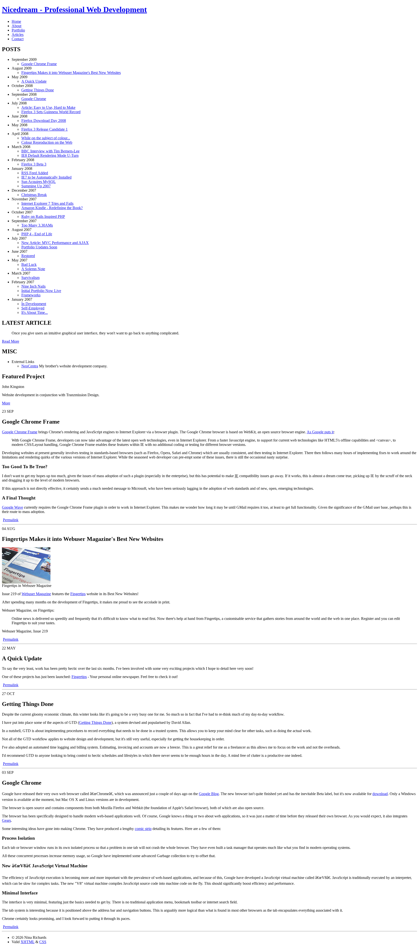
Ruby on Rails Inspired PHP (43, 216)
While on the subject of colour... (45, 138)
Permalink (10, 520)
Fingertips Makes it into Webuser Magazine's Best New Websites (71, 73)
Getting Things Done (37, 90)
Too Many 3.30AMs (37, 225)
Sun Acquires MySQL (38, 182)
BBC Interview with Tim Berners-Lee (50, 151)
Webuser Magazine (36, 594)
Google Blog (209, 794)
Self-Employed (32, 308)
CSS (42, 942)
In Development (33, 304)
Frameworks (30, 295)
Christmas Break (34, 195)
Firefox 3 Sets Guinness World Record (51, 112)
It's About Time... (34, 312)
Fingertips (78, 594)
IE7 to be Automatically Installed (46, 177)
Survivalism (30, 278)
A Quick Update (34, 81)
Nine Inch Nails (33, 286)
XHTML (27, 942)
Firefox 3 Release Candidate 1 (44, 129)
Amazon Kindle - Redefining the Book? (52, 208)
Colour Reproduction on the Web (46, 142)
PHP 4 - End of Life (36, 234)
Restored (28, 256)
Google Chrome (33, 99)
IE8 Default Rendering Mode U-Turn (50, 155)
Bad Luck (29, 264)
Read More (10, 341)
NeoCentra (29, 366)
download (380, 794)
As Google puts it (320, 432)
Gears (6, 820)
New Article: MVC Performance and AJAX (55, 243)
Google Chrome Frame (39, 64)
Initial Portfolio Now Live (41, 291)
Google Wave (12, 507)
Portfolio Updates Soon (39, 247)
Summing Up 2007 (36, 186)
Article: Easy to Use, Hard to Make (48, 107)
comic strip (143, 829)
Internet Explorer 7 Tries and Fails (47, 203)
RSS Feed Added (34, 173)
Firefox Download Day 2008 (43, 120)
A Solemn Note (33, 269)
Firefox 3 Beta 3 (33, 164)
